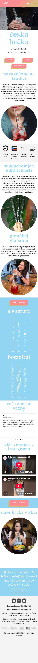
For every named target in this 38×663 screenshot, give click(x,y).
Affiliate (27, 621)
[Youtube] (24, 600)
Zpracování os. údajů (8, 621)
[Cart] (35, 3)
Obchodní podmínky (9, 619)
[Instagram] (19, 600)
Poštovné (28, 613)
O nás (22, 615)
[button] (9, 60)
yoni (6, 3)
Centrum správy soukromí (26, 619)
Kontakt (27, 615)
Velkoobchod (20, 621)
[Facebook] (14, 600)
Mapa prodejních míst (16, 613)
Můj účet (5, 613)
